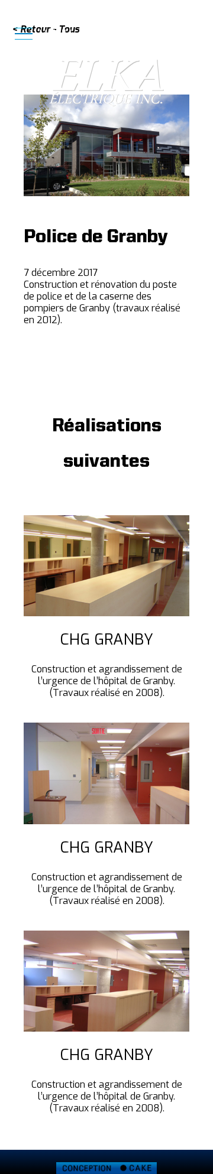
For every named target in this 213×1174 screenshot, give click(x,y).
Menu (54, 35)
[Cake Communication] (106, 1168)
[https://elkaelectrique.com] (106, 82)
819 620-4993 (168, 32)
